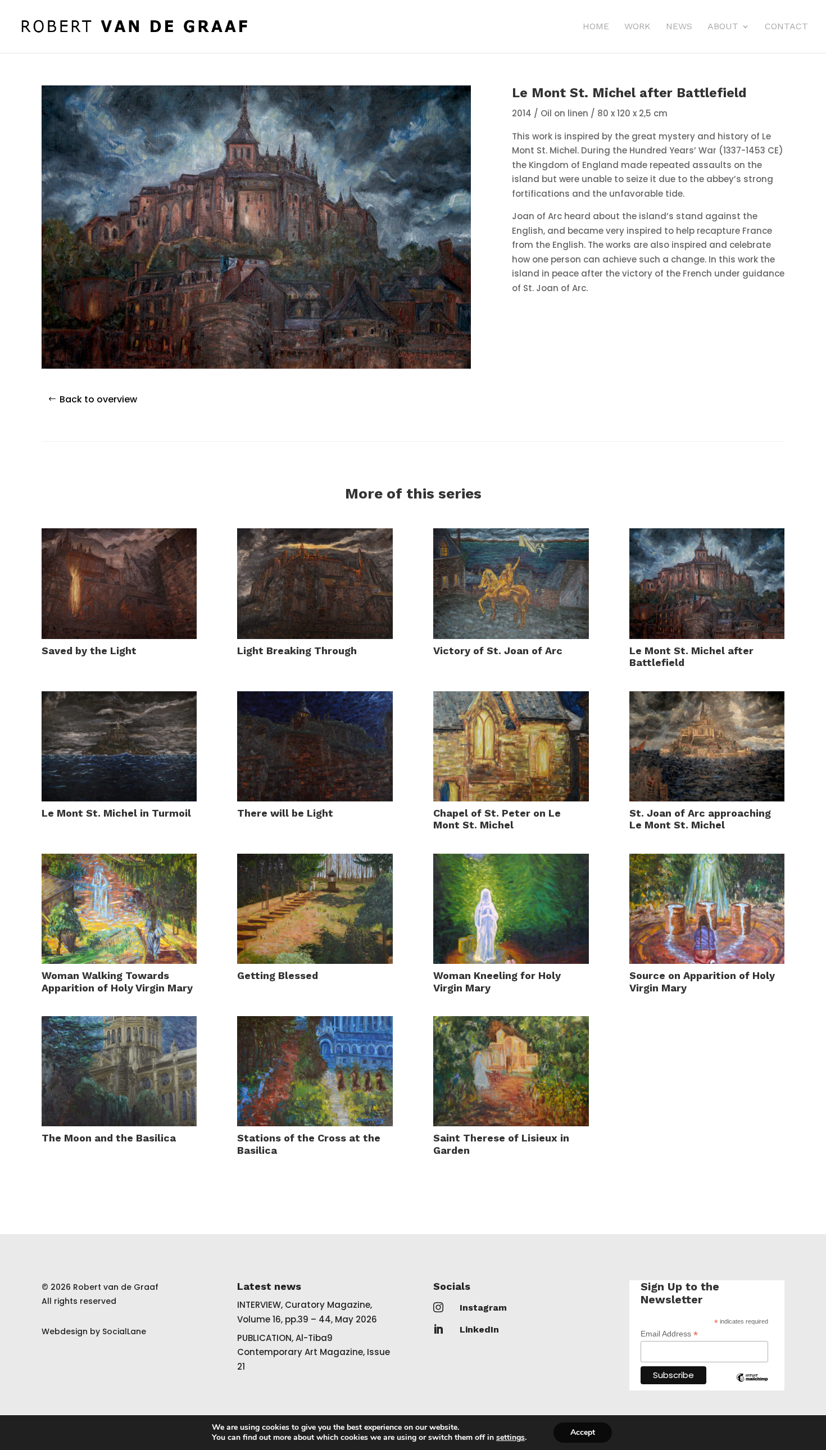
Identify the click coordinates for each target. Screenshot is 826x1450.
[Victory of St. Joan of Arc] (510, 583)
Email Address (669, 1334)
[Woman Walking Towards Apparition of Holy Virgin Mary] (119, 909)
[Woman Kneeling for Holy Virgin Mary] (510, 909)
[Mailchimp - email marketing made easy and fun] (752, 1385)
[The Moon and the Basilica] (119, 1071)
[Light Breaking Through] (314, 583)
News (679, 26)
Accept (582, 1432)
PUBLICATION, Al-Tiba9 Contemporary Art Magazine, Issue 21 (313, 1352)
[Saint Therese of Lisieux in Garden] (510, 1071)
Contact (786, 26)
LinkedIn (479, 1329)
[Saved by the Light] (119, 583)
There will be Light (285, 813)
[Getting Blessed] (314, 909)
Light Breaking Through (297, 650)
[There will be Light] (314, 746)
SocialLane (124, 1331)
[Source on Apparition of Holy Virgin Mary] (706, 909)
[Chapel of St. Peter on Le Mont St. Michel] (510, 746)
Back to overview (98, 399)
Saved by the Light (89, 650)
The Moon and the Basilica (109, 1138)
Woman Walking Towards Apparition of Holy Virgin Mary (117, 981)
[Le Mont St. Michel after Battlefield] (706, 583)
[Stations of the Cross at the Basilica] (314, 1071)
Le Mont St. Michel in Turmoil (116, 813)
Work (637, 26)
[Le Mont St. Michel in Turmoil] (119, 746)
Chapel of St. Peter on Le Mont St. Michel (497, 819)
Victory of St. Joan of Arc (497, 650)
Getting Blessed (277, 975)
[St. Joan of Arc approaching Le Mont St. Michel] (706, 746)
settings (510, 1438)
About (722, 26)
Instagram (483, 1307)
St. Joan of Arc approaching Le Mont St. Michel (700, 819)
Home (596, 26)
